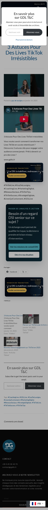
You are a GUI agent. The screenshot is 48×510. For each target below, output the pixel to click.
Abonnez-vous (32, 32)
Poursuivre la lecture (24, 40)
